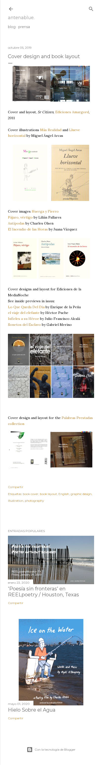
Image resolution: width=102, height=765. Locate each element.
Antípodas (16, 223)
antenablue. (21, 17)
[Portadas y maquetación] (51, 100)
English (63, 494)
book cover (30, 494)
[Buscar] (91, 8)
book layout (48, 494)
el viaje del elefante (24, 312)
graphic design (81, 494)
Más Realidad (50, 130)
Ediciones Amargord (72, 112)
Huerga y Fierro (45, 211)
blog (12, 27)
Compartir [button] (15, 487)
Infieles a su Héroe (23, 318)
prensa (24, 27)
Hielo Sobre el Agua (31, 710)
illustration (15, 500)
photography (34, 500)
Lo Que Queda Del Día (26, 307)
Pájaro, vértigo (20, 217)
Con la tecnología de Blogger (55, 749)
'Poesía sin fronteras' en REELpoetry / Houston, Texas (43, 592)
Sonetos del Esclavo (24, 324)
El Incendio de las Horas (28, 229)
